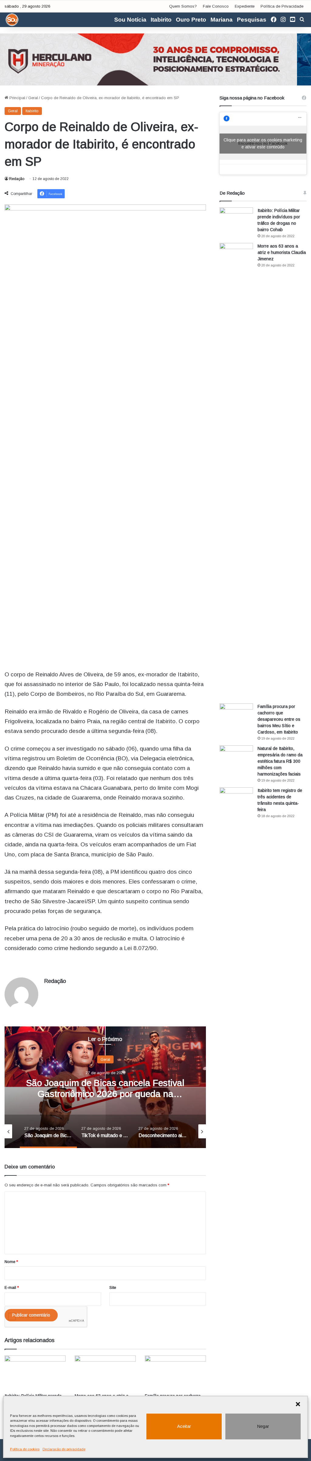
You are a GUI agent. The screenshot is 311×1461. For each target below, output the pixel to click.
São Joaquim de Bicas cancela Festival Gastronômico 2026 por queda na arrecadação (105, 1093)
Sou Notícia (130, 19)
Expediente (245, 6)
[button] (298, 1404)
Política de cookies (24, 1449)
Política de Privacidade (282, 6)
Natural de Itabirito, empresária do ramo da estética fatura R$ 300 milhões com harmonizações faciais (280, 761)
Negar (263, 1426)
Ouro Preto (191, 19)
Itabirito (161, 19)
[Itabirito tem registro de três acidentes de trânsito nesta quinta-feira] (236, 798)
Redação (16, 179)
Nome (11, 1261)
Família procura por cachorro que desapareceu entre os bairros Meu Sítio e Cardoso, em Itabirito (279, 719)
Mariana (221, 19)
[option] (105, 1087)
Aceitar (184, 1426)
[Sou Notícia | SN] (12, 20)
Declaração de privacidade (64, 1449)
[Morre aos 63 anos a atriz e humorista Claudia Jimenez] (105, 1372)
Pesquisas (251, 19)
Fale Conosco (216, 6)
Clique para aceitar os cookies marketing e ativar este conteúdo (263, 143)
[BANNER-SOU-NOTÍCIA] (155, 59)
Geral (33, 97)
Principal (16, 97)
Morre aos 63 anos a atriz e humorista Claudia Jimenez (282, 252)
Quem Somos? (183, 6)
